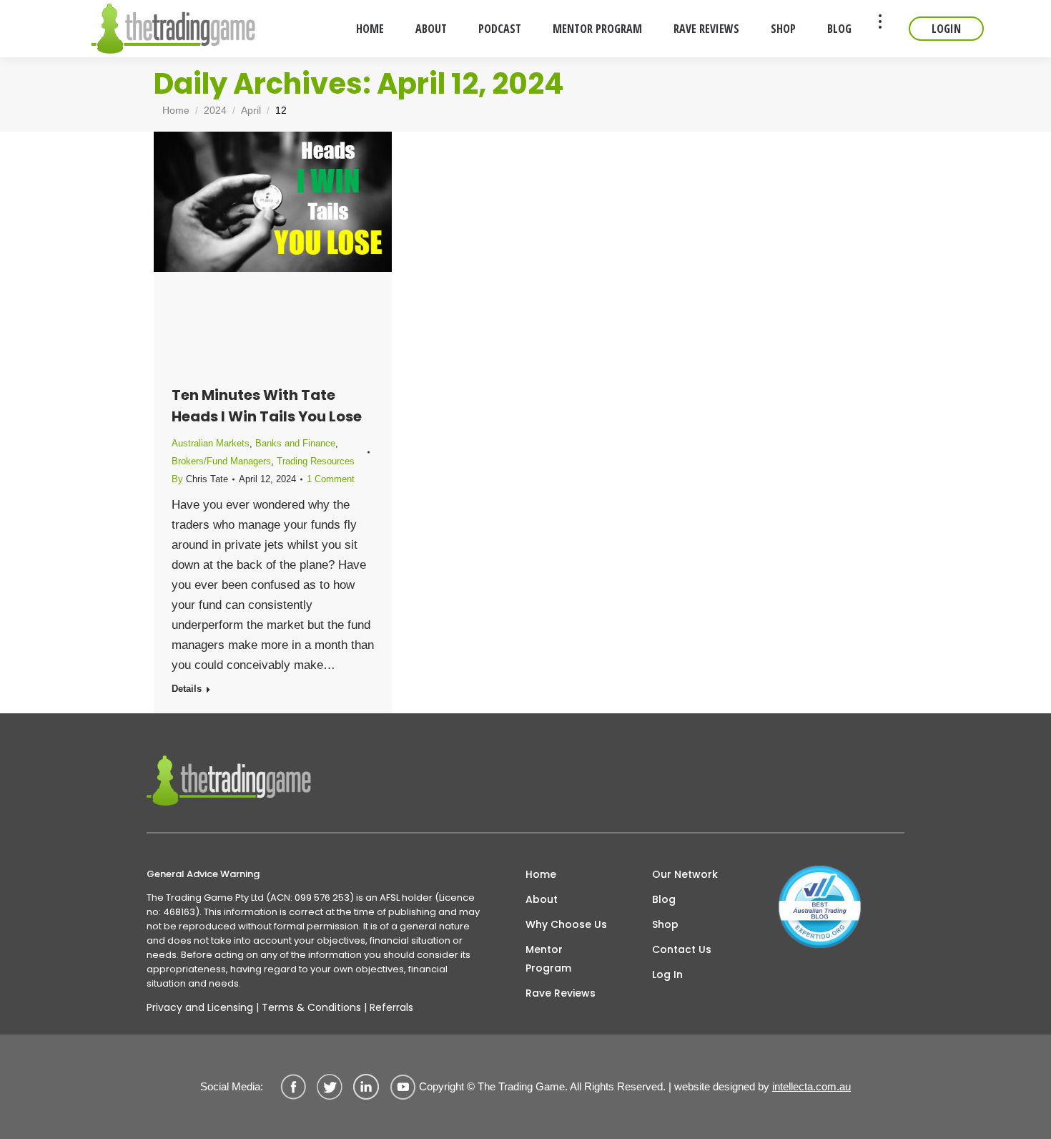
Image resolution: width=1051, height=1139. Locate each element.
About (542, 899)
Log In (667, 974)
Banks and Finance (295, 443)
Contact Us (681, 949)
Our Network (685, 874)
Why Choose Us (566, 924)
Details (187, 688)
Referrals (391, 1007)
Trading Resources (316, 461)
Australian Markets (211, 443)
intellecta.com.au (811, 1086)
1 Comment (331, 479)
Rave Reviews (561, 993)
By (200, 479)
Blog (664, 899)
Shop (665, 924)
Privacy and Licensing (200, 1007)
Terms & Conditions (311, 1007)
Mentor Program (548, 958)
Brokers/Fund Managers (221, 461)
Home (541, 874)
